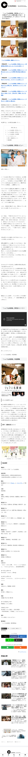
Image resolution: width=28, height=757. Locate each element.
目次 (12, 127)
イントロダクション (12, 136)
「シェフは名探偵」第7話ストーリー (14, 132)
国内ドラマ (5, 628)
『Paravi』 (12, 483)
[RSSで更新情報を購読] (20, 647)
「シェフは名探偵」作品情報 (13, 134)
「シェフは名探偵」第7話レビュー (14, 130)
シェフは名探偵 (12, 628)
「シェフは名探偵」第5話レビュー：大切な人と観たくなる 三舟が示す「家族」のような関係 (14, 93)
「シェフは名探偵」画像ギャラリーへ (10, 60)
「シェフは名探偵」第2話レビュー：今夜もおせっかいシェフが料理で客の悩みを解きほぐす (14, 71)
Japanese (18, 1)
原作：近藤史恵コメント (13, 138)
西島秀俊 (4, 630)
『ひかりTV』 (19, 483)
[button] (18, 640)
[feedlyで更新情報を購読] (7, 647)
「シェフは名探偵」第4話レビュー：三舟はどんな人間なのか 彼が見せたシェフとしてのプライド (14, 85)
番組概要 (10, 140)
